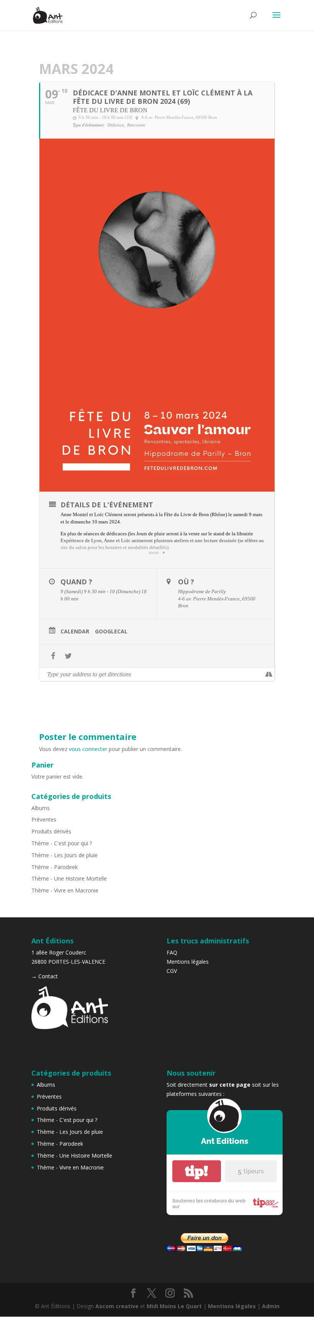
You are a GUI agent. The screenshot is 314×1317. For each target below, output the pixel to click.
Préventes (43, 819)
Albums (40, 808)
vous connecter (88, 749)
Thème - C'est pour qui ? (61, 843)
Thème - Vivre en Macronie (64, 890)
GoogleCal (111, 631)
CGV (172, 970)
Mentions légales (188, 961)
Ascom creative (117, 1306)
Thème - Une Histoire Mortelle (69, 878)
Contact (48, 976)
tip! (196, 1171)
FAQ (172, 952)
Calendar (75, 631)
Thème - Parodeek (54, 867)
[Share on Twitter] (68, 656)
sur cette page (229, 1084)
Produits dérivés (51, 831)
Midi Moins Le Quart (174, 1306)
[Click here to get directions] (269, 674)
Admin (271, 1306)
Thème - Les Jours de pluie (64, 855)
